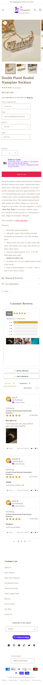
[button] (2, 10)
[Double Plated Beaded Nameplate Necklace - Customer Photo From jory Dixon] (10, 341)
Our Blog (8, 609)
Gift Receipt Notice (11, 583)
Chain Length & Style (9, 102)
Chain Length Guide (12, 593)
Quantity (5, 148)
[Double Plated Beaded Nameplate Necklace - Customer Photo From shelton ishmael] (35, 341)
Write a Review (22, 371)
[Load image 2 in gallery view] (21, 69)
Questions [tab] (23, 383)
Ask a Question (22, 376)
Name (4, 133)
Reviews (7, 599)
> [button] (29, 541)
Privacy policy (36, 680)
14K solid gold (21, 220)
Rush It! (4, 122)
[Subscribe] (34, 629)
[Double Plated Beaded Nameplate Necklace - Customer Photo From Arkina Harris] (27, 341)
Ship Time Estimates (12, 578)
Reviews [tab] (8, 383)
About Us (8, 567)
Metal (4, 112)
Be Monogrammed (18, 677)
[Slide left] (2, 69)
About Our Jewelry (11, 588)
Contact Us (8, 614)
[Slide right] (40, 69)
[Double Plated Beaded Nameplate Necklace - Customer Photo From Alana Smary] (18, 341)
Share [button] (6, 291)
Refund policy (13, 680)
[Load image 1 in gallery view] (10, 69)
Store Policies (9, 573)
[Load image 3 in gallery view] (32, 69)
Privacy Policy (10, 604)
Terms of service (25, 680)
